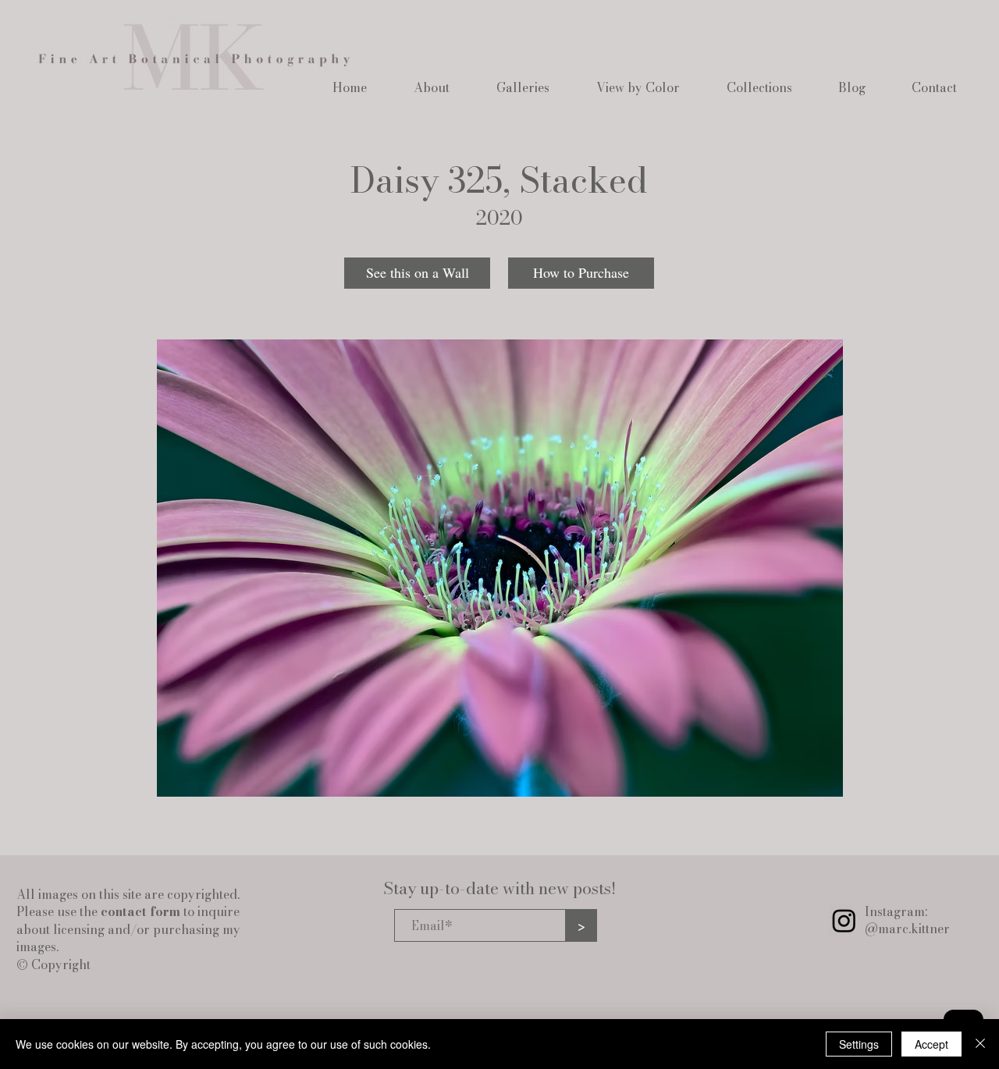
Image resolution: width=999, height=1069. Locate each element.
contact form (140, 911)
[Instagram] (844, 920)
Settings (859, 1044)
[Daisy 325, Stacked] (499, 568)
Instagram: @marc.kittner (907, 920)
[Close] (980, 1044)
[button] (431, 87)
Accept (931, 1044)
